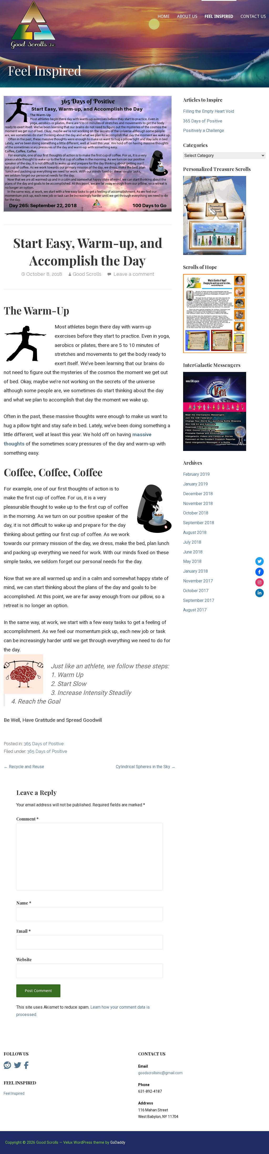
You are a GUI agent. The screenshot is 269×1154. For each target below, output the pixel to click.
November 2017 (198, 580)
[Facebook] (259, 572)
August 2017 (194, 609)
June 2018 (193, 551)
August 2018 (194, 532)
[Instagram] (259, 582)
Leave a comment (133, 274)
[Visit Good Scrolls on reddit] (7, 1066)
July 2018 (192, 542)
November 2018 (198, 503)
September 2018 (198, 522)
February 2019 (196, 474)
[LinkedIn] (259, 593)
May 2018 (192, 561)
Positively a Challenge (203, 130)
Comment (27, 819)
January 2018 (195, 571)
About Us (187, 16)
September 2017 (198, 600)
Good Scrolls (87, 274)
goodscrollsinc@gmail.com (160, 1073)
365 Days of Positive (44, 743)
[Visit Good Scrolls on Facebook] (26, 1066)
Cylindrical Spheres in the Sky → (145, 766)
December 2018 (198, 493)
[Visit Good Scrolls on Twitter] (17, 1066)
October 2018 (195, 512)
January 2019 (195, 484)
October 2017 (195, 590)
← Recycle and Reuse (24, 766)
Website (24, 959)
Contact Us (253, 16)
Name (23, 903)
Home (164, 16)
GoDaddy (117, 1142)
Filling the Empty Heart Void (208, 111)
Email (23, 931)
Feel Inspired (219, 16)
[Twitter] (259, 561)
